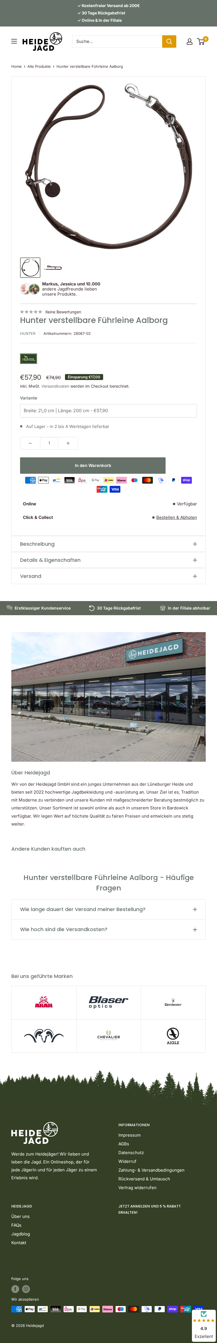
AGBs (123, 1144)
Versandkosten (55, 386)
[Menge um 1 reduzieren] (30, 443)
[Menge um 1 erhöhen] (68, 443)
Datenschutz (131, 1152)
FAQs (16, 1225)
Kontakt (18, 1242)
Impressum (129, 1135)
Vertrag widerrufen (137, 1187)
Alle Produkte (39, 66)
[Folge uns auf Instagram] (26, 1289)
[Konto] (189, 41)
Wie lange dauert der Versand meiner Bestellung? (83, 909)
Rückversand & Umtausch (144, 1179)
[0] (201, 41)
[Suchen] (169, 41)
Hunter (27, 333)
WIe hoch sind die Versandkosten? (63, 929)
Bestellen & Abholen (176, 517)
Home (16, 66)
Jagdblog (20, 1234)
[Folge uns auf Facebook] (15, 1289)
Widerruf (127, 1161)
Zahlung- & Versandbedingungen (151, 1170)
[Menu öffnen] (14, 41)
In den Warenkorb (93, 465)
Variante (28, 398)
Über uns (20, 1216)
